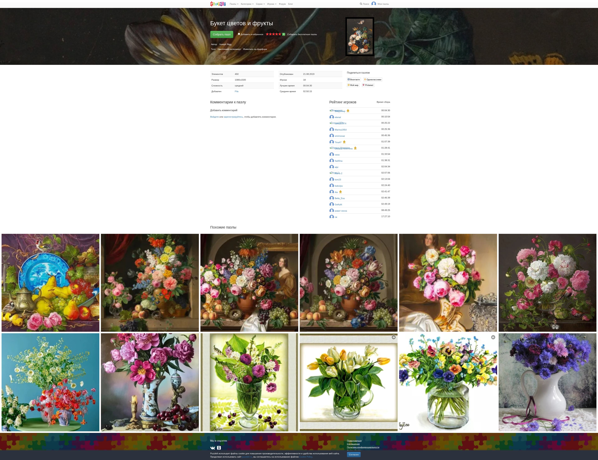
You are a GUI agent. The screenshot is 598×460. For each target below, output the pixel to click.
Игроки (271, 4)
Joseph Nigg (225, 44)
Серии (259, 4)
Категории (246, 4)
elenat (338, 117)
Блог (290, 4)
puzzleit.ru (247, 456)
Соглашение (353, 444)
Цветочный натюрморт (229, 49)
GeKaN (338, 204)
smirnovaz (340, 136)
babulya (339, 186)
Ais (336, 192)
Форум (282, 4)
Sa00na (338, 161)
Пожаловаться (354, 440)
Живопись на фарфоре (255, 49)
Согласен (354, 454)
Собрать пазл (222, 34)
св (336, 217)
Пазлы (233, 4)
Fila (236, 91)
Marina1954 (341, 129)
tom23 (338, 179)
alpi (336, 167)
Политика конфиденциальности (363, 447)
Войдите (214, 117)
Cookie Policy (305, 456)
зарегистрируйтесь (233, 117)
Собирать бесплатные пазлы (302, 34)
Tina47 (338, 142)
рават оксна (341, 211)
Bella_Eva (340, 198)
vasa (337, 154)
